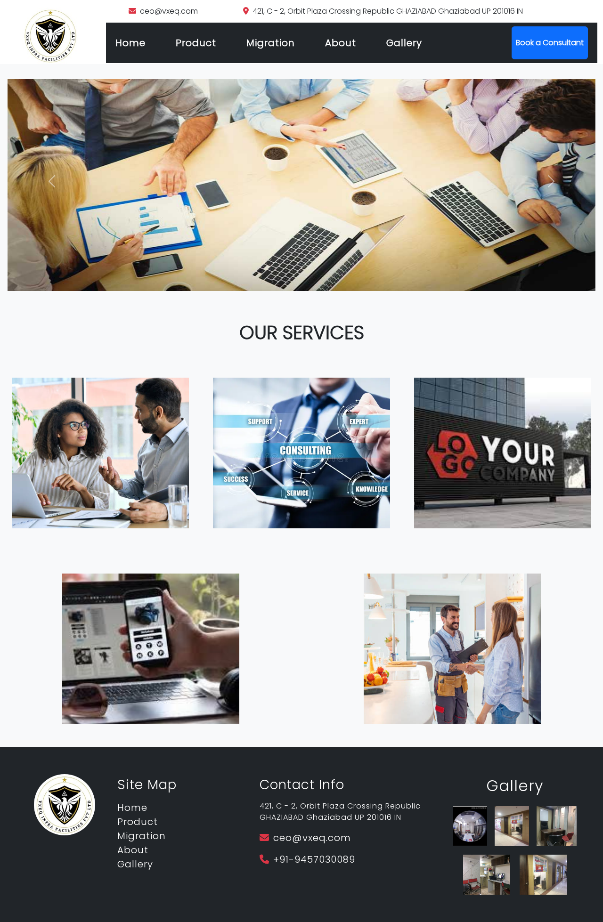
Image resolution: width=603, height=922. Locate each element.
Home (130, 42)
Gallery (404, 42)
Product (196, 42)
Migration (270, 42)
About (340, 42)
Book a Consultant (550, 42)
